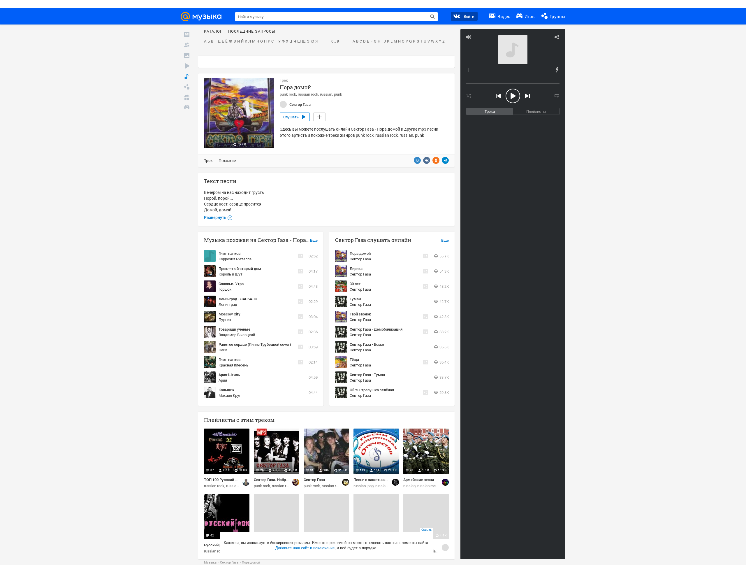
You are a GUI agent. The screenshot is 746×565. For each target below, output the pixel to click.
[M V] (295, 482)
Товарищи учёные (234, 329)
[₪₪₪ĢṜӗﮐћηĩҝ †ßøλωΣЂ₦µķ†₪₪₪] (395, 482)
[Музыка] (186, 76)
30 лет (355, 283)
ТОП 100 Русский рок (222, 479)
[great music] (445, 482)
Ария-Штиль (229, 374)
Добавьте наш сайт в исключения (305, 548)
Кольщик (226, 389)
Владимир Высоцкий (237, 334)
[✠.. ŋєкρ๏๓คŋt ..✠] (445, 547)
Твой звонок (360, 314)
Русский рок (215, 545)
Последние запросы (251, 31)
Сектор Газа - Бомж (367, 344)
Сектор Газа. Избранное (275, 479)
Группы (556, 16)
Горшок (225, 289)
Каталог (213, 31)
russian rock (308, 94)
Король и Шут (230, 274)
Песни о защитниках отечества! (381, 479)
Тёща (354, 359)
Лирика (356, 268)
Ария (223, 380)
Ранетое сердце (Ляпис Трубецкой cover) (255, 344)
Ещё (314, 240)
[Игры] (186, 108)
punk (338, 94)
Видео (503, 16)
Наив (223, 349)
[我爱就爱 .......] (345, 482)
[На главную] (204, 16)
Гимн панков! (230, 253)
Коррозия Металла (235, 259)
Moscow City (229, 314)
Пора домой (360, 253)
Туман (355, 298)
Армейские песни (418, 479)
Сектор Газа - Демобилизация (376, 329)
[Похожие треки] (557, 70)
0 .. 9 (335, 41)
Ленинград (228, 304)
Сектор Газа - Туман (367, 374)
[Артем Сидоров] (245, 482)
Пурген (225, 319)
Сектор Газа (360, 259)
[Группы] (186, 87)
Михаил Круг (230, 395)
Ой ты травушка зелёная (372, 389)
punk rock (288, 94)
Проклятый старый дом (240, 268)
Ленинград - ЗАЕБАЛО (238, 298)
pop (370, 485)
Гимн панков (229, 359)
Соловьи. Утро (231, 283)
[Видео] (186, 66)
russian (326, 94)
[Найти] (432, 16)
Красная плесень (233, 365)
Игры (529, 16)
